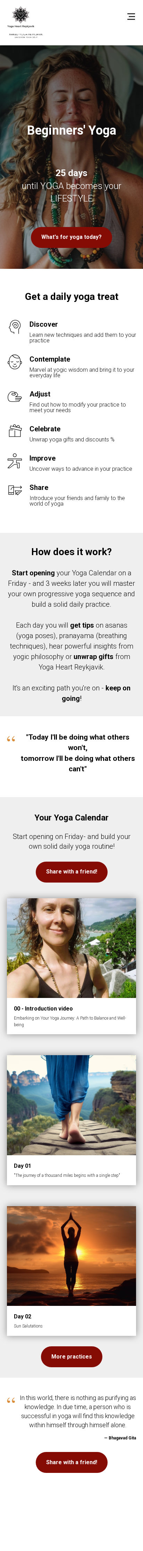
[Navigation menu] (131, 16)
